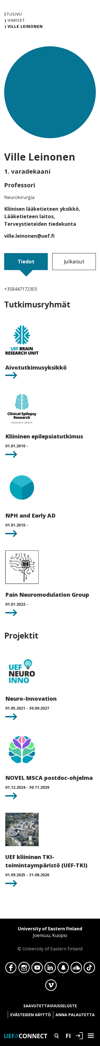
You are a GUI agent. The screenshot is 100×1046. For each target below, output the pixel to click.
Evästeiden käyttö (30, 1014)
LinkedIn (50, 969)
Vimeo (51, 986)
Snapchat (63, 969)
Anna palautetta (75, 1014)
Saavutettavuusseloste (50, 1005)
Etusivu (13, 14)
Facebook (11, 969)
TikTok (89, 969)
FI (68, 1035)
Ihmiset (16, 20)
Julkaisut (74, 261)
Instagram (24, 969)
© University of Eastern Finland (50, 939)
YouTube (37, 969)
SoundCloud (76, 969)
